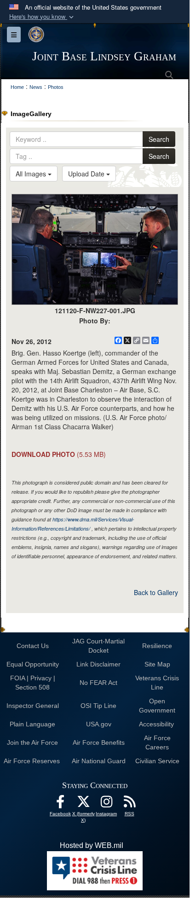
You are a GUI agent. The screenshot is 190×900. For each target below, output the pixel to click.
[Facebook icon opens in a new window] (60, 804)
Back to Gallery (156, 592)
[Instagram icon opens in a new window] (106, 804)
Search (159, 139)
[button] (42, 17)
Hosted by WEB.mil (91, 845)
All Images (32, 173)
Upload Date (87, 173)
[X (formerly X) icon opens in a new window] (83, 804)
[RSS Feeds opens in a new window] (129, 804)
